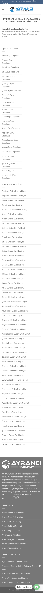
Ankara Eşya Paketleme (11, 535)
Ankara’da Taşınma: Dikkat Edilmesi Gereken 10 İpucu (21, 567)
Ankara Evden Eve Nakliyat (13, 513)
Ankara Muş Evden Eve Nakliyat (15, 578)
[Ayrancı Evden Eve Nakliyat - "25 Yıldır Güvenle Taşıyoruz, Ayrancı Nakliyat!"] (21, 9)
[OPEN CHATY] (36, 587)
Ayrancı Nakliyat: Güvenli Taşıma (15, 562)
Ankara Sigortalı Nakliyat (12, 548)
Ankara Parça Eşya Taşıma (13, 539)
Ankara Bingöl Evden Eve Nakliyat (16, 582)
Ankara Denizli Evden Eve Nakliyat (16, 573)
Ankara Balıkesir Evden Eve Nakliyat (15, 29)
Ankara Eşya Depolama (11, 531)
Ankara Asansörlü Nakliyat (12, 517)
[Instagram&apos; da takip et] (18, 498)
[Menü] (3, 9)
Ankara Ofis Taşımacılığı (11, 522)
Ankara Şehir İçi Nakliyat (12, 526)
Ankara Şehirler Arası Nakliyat (14, 544)
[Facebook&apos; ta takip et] (14, 498)
